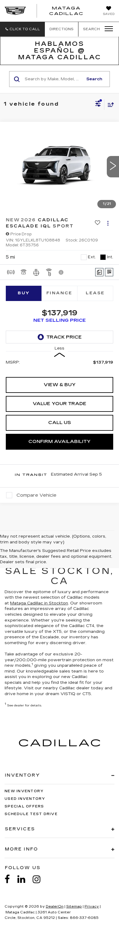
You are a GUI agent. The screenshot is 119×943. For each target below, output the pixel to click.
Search (94, 79)
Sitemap (74, 907)
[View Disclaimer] (61, 272)
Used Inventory (25, 799)
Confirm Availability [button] (59, 441)
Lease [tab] (95, 293)
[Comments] (99, 272)
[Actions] (108, 223)
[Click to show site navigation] (107, 29)
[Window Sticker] (109, 272)
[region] (60, 365)
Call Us (59, 422)
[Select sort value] (109, 104)
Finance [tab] (59, 293)
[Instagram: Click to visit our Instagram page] (40, 879)
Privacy (92, 907)
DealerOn (54, 907)
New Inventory (24, 791)
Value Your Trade (59, 403)
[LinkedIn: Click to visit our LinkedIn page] (24, 879)
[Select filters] (98, 104)
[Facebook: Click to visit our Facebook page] (10, 879)
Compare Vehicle (36, 495)
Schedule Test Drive (31, 814)
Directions (61, 29)
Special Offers (24, 806)
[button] (22, 29)
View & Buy (60, 384)
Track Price (64, 337)
